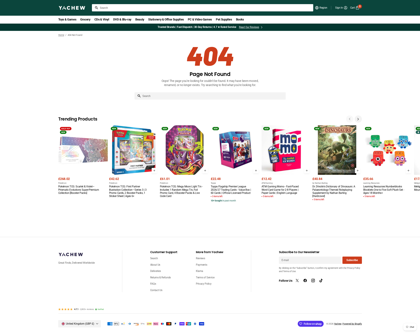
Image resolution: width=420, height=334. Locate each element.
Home (61, 35)
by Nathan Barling (320, 183)
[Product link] (83, 160)
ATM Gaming (267, 183)
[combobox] (206, 7)
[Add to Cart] (154, 170)
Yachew (337, 323)
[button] (321, 8)
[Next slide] (358, 119)
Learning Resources (371, 183)
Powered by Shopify (352, 323)
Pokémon (62, 183)
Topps (213, 183)
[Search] (95, 7)
